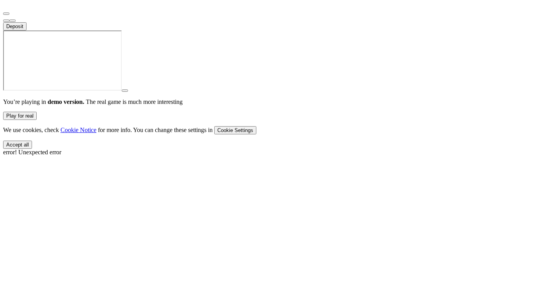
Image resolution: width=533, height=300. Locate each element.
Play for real (20, 116)
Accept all (17, 145)
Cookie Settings (235, 130)
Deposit (14, 26)
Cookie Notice (78, 130)
